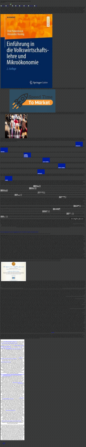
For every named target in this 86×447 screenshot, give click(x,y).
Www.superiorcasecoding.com (10, 410)
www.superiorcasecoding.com (6, 361)
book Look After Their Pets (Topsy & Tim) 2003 (13, 348)
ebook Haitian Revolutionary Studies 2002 (10, 341)
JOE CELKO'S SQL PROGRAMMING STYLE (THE (13, 398)
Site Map (52, 332)
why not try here (20, 383)
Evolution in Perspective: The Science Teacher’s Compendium (12, 358)
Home (4, 443)
